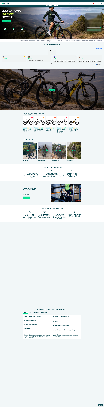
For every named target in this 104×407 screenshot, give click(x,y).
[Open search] (97, 3)
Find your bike (52, 90)
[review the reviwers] (24, 56)
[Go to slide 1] (51, 63)
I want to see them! (6, 21)
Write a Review (99, 48)
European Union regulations (39, 192)
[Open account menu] (99, 3)
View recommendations (94, 29)
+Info (60, 176)
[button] (100, 3)
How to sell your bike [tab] (44, 312)
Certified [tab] (30, 312)
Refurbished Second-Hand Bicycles (76, 112)
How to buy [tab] (25, 312)
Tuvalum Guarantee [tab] (36, 312)
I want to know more (26, 197)
